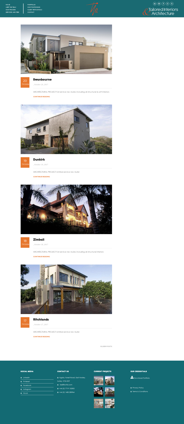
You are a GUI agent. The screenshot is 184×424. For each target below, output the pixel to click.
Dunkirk (39, 159)
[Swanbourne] (99, 380)
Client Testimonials (35, 10)
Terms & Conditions (140, 391)
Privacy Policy (138, 388)
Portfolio (32, 5)
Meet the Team (11, 7)
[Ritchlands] (110, 392)
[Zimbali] (99, 392)
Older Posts (106, 346)
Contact (31, 12)
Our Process (11, 10)
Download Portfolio (142, 378)
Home (8, 5)
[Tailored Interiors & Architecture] (160, 11)
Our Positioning (34, 7)
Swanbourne (42, 79)
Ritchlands (41, 319)
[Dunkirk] (110, 380)
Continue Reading (41, 97)
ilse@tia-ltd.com (66, 385)
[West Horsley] (99, 403)
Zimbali (38, 239)
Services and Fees (12, 12)
